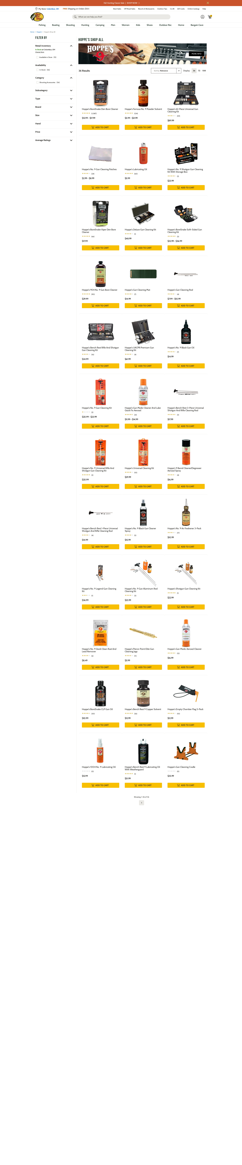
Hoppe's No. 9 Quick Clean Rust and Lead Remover (99, 650)
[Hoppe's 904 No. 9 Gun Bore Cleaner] (100, 272)
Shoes (150, 25)
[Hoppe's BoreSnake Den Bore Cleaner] (100, 91)
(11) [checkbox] (135, 656)
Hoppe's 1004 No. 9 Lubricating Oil (99, 767)
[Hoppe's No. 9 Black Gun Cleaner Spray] (143, 510)
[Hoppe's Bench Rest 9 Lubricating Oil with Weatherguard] (143, 749)
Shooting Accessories (47, 82)
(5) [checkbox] (135, 535)
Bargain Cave (197, 25)
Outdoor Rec (165, 25)
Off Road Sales (129, 9)
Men (113, 25)
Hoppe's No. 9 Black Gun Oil (181, 347)
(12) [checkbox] (178, 653)
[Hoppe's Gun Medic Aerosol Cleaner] (186, 631)
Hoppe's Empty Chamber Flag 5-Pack (185, 709)
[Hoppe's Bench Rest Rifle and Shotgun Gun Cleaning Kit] (100, 330)
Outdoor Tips (162, 9)
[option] (46, 57)
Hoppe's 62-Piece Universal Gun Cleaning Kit (183, 110)
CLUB (172, 9)
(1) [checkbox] (135, 234)
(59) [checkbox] (178, 116)
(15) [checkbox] (55, 57)
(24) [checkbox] (92, 174)
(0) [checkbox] (92, 771)
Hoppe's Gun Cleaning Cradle (181, 767)
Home (181, 25)
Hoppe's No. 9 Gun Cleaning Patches (99, 169)
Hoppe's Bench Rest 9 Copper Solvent (143, 709)
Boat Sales (117, 9)
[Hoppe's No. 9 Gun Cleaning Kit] (100, 390)
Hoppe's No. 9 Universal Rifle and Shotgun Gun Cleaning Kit (98, 469)
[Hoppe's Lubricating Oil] (143, 151)
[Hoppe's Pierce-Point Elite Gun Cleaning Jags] (143, 631)
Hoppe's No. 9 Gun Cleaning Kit (97, 408)
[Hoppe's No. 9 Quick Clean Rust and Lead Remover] (100, 631)
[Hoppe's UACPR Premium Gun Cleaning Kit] (143, 330)
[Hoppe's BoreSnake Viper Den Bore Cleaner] (100, 211)
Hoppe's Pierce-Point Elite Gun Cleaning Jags (139, 650)
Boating (55, 25)
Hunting (85, 25)
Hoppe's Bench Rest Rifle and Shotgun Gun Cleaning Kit (100, 348)
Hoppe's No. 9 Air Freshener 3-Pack (184, 528)
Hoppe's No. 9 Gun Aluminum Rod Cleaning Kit (141, 590)
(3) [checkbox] (178, 236)
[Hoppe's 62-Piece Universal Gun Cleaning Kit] (186, 91)
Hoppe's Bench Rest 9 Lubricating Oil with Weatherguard (142, 768)
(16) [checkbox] (92, 354)
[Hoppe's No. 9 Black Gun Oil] (186, 330)
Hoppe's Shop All (90, 39)
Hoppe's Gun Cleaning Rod (180, 290)
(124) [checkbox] (136, 113)
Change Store (39, 52)
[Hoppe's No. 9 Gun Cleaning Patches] (100, 151)
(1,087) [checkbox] (94, 113)
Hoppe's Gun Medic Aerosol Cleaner (185, 649)
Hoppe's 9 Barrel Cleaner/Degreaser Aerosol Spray (184, 469)
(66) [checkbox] (92, 236)
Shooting (70, 25)
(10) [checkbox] (135, 472)
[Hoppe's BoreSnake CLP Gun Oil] (100, 691)
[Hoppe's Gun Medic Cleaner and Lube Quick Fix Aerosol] (143, 390)
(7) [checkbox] (135, 294)
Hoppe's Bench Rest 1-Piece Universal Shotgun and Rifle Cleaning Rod (100, 529)
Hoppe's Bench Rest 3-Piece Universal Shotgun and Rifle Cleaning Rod (186, 409)
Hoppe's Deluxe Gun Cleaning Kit (140, 229)
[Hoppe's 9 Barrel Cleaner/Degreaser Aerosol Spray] (186, 450)
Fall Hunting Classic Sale (120, 3)
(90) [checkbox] (93, 294)
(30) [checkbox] (93, 714)
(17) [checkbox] (178, 533)
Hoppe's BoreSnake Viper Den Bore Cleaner (99, 230)
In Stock (42, 70)
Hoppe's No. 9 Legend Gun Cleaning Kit (99, 590)
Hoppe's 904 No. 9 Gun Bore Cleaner (99, 290)
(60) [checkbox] (136, 174)
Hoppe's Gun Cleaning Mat (137, 290)
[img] (210, 17)
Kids (138, 25)
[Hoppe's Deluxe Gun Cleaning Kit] (143, 211)
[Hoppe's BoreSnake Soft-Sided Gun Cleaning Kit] (186, 211)
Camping (100, 25)
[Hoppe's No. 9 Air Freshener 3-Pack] (186, 510)
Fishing (42, 25)
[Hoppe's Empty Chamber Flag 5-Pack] (186, 691)
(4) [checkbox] (178, 294)
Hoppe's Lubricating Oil (136, 169)
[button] (207, 2)
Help (204, 9)
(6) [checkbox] (92, 656)
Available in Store (45, 57)
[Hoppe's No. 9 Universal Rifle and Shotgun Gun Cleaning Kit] (100, 450)
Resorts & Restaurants (146, 9)
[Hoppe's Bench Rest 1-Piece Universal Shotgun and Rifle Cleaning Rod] (100, 510)
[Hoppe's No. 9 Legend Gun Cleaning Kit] (100, 571)
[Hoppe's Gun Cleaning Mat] (143, 272)
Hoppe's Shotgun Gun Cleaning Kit (184, 588)
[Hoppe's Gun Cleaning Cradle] (186, 749)
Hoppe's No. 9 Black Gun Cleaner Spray (140, 529)
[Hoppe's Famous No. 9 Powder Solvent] (143, 91)
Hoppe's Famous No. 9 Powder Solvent (143, 109)
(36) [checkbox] (48, 70)
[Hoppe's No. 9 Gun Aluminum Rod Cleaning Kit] (143, 571)
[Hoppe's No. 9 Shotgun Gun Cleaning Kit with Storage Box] (186, 151)
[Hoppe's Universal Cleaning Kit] (143, 450)
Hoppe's (39, 32)
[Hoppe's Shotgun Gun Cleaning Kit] (186, 571)
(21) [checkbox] (135, 415)
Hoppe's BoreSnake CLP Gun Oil (97, 709)
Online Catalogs (194, 9)
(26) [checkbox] (135, 714)
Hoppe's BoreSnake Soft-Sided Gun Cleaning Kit (185, 230)
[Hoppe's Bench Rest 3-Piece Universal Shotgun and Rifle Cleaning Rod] (186, 390)
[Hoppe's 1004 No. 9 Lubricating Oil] (100, 749)
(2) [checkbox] (178, 176)
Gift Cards (181, 9)
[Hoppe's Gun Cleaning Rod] (186, 272)
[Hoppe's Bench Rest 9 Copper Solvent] (143, 691)
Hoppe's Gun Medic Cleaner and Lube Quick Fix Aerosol (143, 409)
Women (125, 25)
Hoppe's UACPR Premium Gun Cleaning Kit (139, 348)
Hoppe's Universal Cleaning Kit (139, 468)
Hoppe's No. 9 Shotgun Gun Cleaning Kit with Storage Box (185, 170)
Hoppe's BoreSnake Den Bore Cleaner (100, 109)
